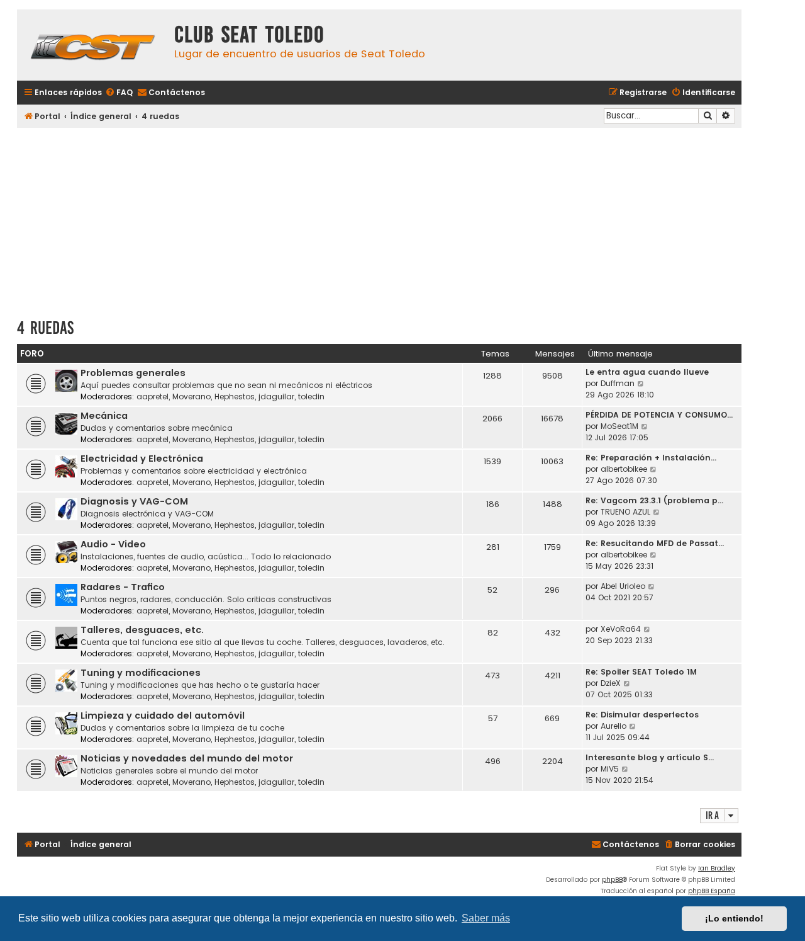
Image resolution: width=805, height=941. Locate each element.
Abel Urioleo (623, 586)
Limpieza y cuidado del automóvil (162, 715)
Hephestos (234, 396)
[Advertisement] (379, 218)
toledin (311, 396)
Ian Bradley (716, 868)
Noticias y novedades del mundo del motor (186, 758)
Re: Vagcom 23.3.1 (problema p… (654, 500)
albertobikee (624, 469)
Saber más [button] (486, 918)
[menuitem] (119, 92)
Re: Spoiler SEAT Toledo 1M (641, 671)
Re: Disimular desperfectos (642, 714)
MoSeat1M (619, 426)
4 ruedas (45, 328)
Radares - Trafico (122, 587)
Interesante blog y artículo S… (650, 757)
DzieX (611, 683)
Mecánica (104, 415)
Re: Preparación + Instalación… (651, 457)
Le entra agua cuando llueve (647, 372)
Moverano (191, 396)
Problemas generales (133, 373)
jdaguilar (276, 396)
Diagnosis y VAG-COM (134, 501)
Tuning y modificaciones (140, 672)
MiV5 (610, 768)
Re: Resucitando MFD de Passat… (655, 543)
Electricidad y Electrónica (141, 458)
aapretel (152, 396)
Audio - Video (113, 544)
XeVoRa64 (621, 629)
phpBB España (711, 891)
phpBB (612, 879)
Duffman (618, 383)
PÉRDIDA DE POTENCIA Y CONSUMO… (659, 414)
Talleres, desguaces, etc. (142, 630)
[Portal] (92, 45)
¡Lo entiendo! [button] (734, 918)
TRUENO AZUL (625, 511)
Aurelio (613, 726)
